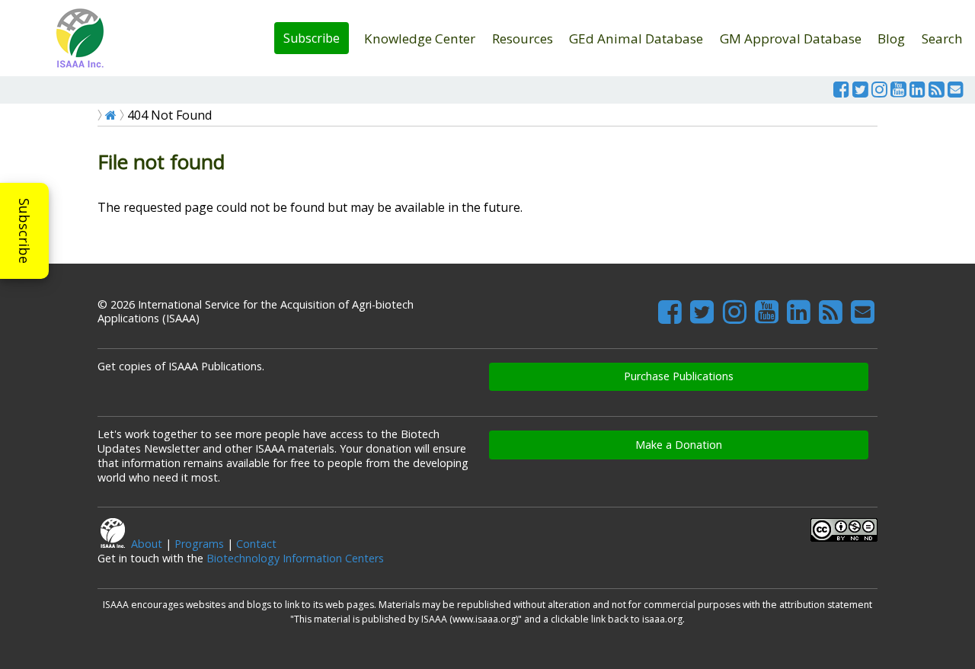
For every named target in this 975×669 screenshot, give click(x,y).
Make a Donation (678, 444)
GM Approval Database (791, 38)
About (146, 543)
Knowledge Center (419, 38)
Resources (522, 38)
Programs (199, 543)
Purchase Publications (679, 376)
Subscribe (311, 38)
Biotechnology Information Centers (295, 558)
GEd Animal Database (636, 38)
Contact (256, 543)
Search (942, 38)
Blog (891, 38)
